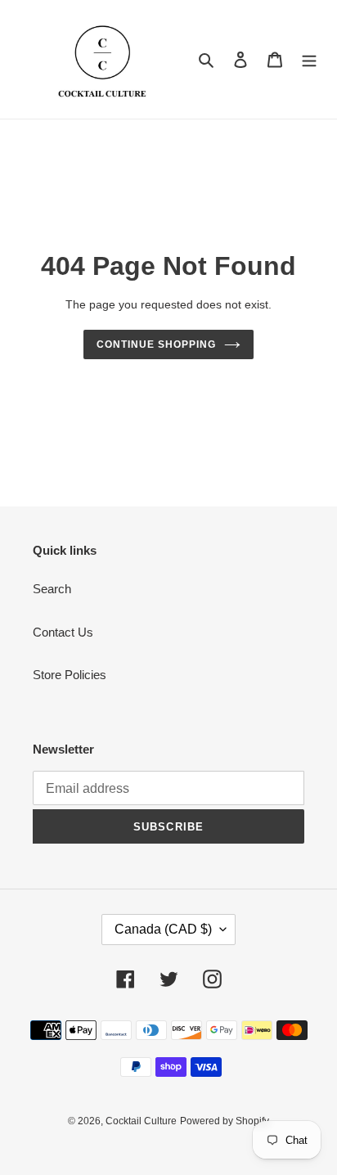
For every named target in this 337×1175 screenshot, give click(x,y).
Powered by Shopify (224, 1121)
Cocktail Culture (141, 1121)
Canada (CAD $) (163, 929)
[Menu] (309, 59)
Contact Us (63, 632)
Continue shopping (156, 344)
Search (52, 589)
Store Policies (69, 675)
